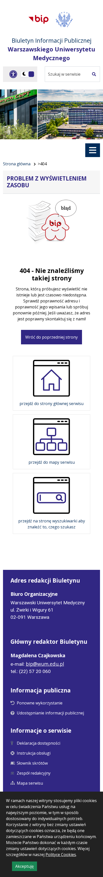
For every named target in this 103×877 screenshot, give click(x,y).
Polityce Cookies (61, 854)
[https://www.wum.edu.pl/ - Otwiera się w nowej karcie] (64, 19)
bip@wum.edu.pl (45, 663)
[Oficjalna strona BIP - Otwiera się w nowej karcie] (38, 19)
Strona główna (16, 164)
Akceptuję (26, 867)
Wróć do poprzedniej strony (51, 337)
